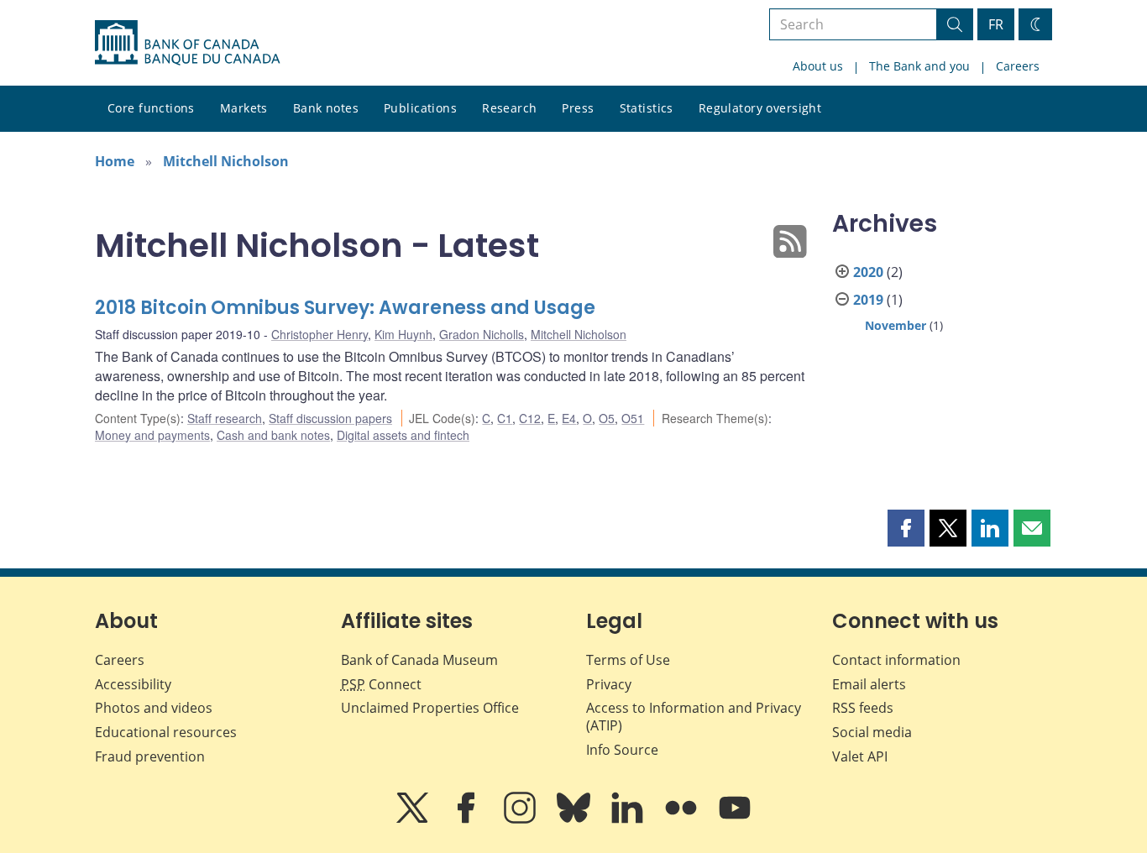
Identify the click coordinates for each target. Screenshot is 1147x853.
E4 (569, 418)
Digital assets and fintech (403, 434)
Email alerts (869, 684)
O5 (607, 418)
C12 (530, 418)
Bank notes (326, 108)
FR (995, 24)
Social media (872, 732)
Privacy (608, 684)
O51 (632, 418)
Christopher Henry (319, 334)
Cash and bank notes (273, 434)
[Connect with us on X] (414, 819)
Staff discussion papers (330, 418)
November (895, 325)
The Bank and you (919, 66)
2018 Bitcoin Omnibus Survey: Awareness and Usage (345, 308)
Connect (381, 684)
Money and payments (152, 434)
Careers (1018, 66)
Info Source (622, 749)
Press (578, 108)
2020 (868, 272)
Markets (244, 108)
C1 (504, 418)
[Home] (187, 42)
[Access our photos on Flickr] (683, 819)
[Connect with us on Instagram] (521, 819)
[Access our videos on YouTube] (735, 819)
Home (114, 161)
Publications (420, 108)
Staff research (224, 418)
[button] (906, 528)
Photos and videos (153, 708)
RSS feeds (862, 708)
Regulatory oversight (760, 108)
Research (509, 108)
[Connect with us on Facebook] (468, 819)
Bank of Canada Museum (419, 660)
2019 (868, 299)
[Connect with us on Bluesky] (575, 819)
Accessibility (133, 684)
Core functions (151, 108)
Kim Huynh (403, 334)
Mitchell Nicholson (226, 161)
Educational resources (166, 732)
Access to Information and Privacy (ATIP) (693, 717)
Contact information (896, 660)
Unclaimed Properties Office (430, 708)
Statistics (646, 108)
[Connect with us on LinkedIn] (629, 819)
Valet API (860, 756)
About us (818, 66)
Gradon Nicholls (481, 334)
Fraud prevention (150, 756)
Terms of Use (628, 660)
